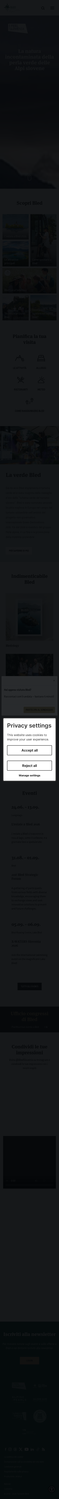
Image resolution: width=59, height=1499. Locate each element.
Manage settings (29, 775)
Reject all (29, 766)
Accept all (29, 750)
